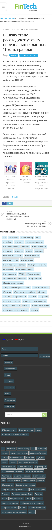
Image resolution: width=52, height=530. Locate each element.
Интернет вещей (11, 260)
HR (5, 237)
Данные (14, 55)
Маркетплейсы (33, 274)
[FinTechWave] (28, 523)
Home (4, 18)
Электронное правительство (16, 310)
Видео (29, 251)
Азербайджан (10, 368)
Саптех (33, 296)
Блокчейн (8, 251)
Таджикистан (10, 400)
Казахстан (34, 29)
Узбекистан (9, 406)
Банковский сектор (12, 246)
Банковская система (35, 242)
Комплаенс (8, 269)
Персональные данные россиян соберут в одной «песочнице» (17, 215)
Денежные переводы (13, 256)
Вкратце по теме (26, 430)
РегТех (7, 296)
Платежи (7, 292)
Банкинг (19, 242)
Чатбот (26, 305)
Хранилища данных (12, 301)
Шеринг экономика (41, 305)
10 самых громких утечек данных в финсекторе (35, 223)
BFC (31, 526)
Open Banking (27, 237)
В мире (38, 430)
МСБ (22, 274)
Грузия (7, 375)
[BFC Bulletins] (26, 7)
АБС (38, 237)
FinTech (12, 18)
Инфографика (27, 260)
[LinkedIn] (26, 523)
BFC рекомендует (9, 430)
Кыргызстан (10, 387)
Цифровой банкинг (12, 305)
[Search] (44, 415)
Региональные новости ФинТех (15, 434)
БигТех (26, 246)
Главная (5, 349)
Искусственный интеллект (14, 265)
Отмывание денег (41, 287)
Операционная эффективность (17, 287)
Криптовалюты (10, 274)
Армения (8, 362)
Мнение (22, 278)
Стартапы (44, 296)
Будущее (19, 251)
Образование (35, 278)
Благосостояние (39, 246)
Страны (5, 355)
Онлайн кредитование (13, 283)
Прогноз (42, 292)
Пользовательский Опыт (25, 292)
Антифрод (8, 242)
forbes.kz (14, 197)
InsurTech (14, 237)
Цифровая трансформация (35, 301)
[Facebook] (23, 523)
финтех (35, 310)
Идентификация (32, 256)
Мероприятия (10, 278)
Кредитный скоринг (25, 269)
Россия (7, 394)
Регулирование (19, 296)
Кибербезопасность (29, 55)
